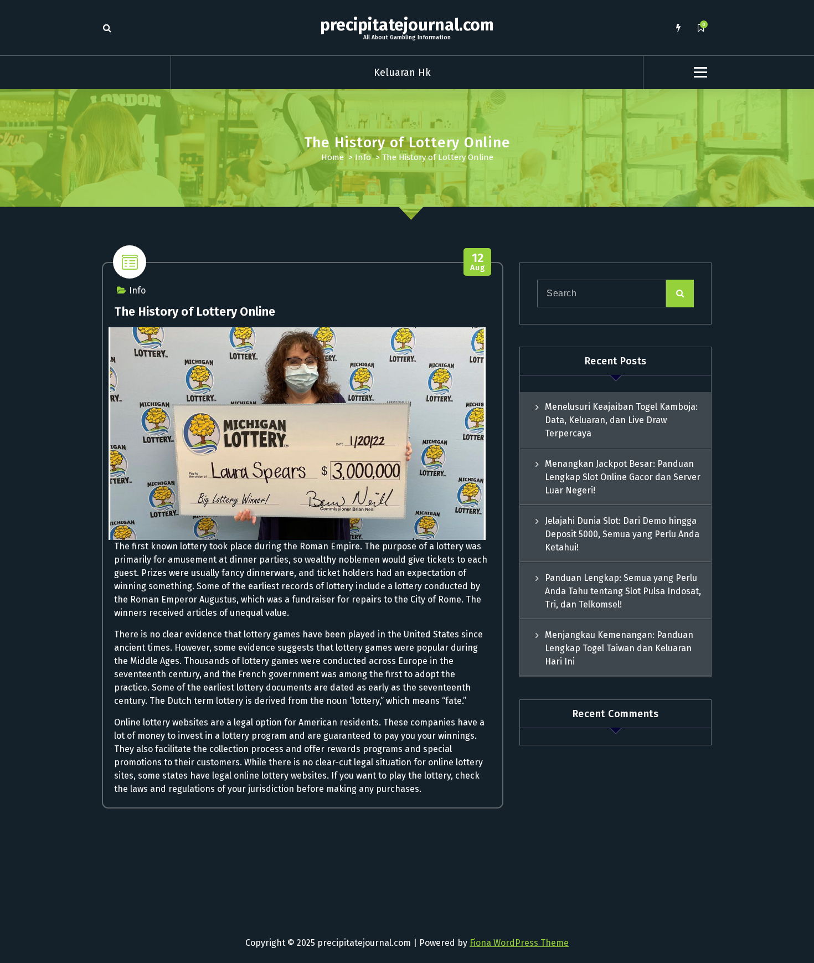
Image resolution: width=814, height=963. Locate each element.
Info (363, 157)
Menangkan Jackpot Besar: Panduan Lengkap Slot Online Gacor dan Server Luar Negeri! (622, 477)
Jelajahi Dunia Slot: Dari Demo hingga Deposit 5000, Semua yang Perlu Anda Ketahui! (622, 534)
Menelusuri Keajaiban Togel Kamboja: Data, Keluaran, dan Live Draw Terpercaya (621, 420)
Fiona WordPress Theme (519, 943)
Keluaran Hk (402, 72)
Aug (477, 262)
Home (332, 157)
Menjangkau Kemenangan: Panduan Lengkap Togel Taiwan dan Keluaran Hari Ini (619, 648)
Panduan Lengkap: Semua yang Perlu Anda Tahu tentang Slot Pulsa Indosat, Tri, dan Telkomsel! (623, 591)
